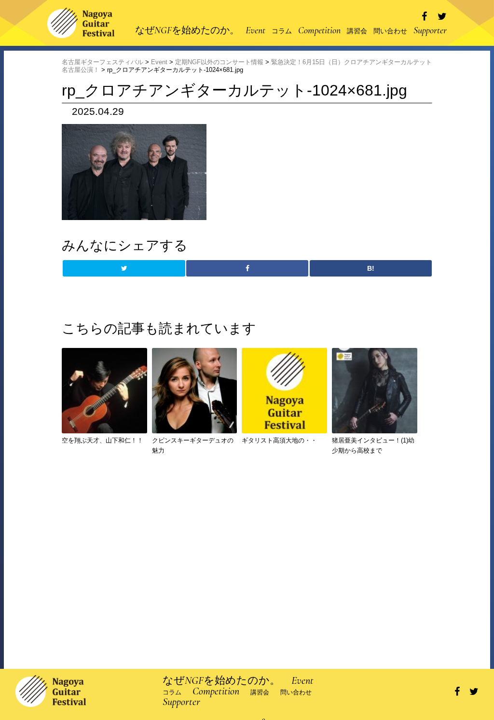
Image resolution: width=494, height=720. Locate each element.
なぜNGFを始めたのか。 (187, 30)
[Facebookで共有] (424, 17)
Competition (319, 30)
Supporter (430, 30)
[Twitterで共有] (442, 17)
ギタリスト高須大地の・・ (279, 440)
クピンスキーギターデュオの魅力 (192, 445)
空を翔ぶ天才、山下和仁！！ (102, 440)
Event (255, 30)
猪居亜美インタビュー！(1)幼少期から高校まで (373, 445)
